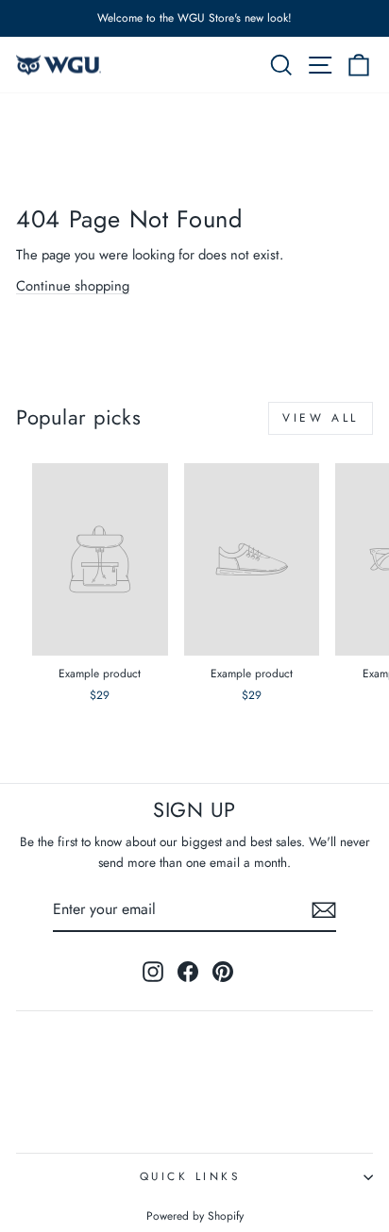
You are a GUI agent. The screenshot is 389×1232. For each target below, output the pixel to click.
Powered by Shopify (195, 1215)
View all (320, 417)
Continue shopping (72, 285)
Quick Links (190, 1176)
